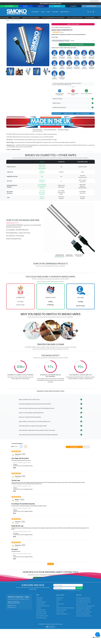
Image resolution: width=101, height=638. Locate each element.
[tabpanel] (50, 141)
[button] (88, 12)
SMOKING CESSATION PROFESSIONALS (65, 607)
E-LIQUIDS (38, 607)
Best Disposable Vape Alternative (83, 598)
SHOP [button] (48, 11)
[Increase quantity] (57, 44)
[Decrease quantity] (52, 44)
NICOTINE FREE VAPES (41, 611)
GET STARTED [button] (35, 11)
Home (7, 20)
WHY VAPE (58, 600)
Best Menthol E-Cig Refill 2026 (82, 609)
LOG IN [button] (43, 11)
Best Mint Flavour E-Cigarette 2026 (83, 611)
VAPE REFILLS (39, 600)
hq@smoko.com (12, 607)
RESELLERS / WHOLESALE (62, 613)
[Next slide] (49, 71)
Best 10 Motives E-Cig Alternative (83, 602)
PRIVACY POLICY (60, 611)
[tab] (37, 129)
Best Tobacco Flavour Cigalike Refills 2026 (85, 605)
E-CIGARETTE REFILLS (41, 602)
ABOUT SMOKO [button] (64, 11)
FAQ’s (57, 605)
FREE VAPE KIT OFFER (41, 613)
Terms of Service (71, 590)
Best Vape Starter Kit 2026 (82, 604)
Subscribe (79, 588)
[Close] (100, 4)
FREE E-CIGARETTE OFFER (42, 615)
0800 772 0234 (12, 605)
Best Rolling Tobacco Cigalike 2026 (83, 607)
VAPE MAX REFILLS (40, 604)
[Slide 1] (71, 87)
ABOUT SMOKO (59, 598)
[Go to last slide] (7, 71)
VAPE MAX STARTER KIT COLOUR (60, 40)
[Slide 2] (73, 87)
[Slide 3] (75, 87)
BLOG (57, 602)
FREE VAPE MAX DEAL (41, 617)
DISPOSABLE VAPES (40, 609)
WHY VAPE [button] (55, 11)
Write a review (74, 447)
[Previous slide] (6, 269)
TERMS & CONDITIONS (61, 609)
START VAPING (39, 598)
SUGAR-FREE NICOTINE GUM (42, 605)
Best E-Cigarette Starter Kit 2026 (83, 600)
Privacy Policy (78, 590)
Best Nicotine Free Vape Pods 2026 (83, 615)
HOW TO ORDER (60, 604)
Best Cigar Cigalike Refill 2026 (82, 613)
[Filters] (84, 447)
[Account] (90, 12)
